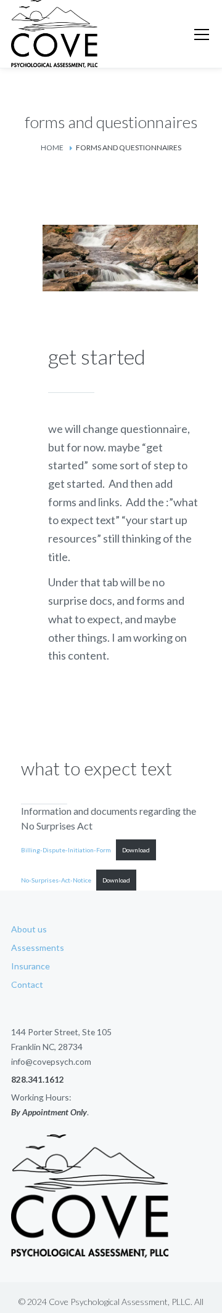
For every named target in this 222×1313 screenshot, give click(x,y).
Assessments (37, 947)
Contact (27, 984)
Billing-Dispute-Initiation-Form (66, 850)
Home (52, 147)
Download (136, 850)
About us (29, 929)
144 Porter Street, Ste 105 (61, 1032)
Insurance (30, 966)
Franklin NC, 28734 (47, 1046)
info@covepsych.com (51, 1061)
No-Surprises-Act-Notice (56, 880)
